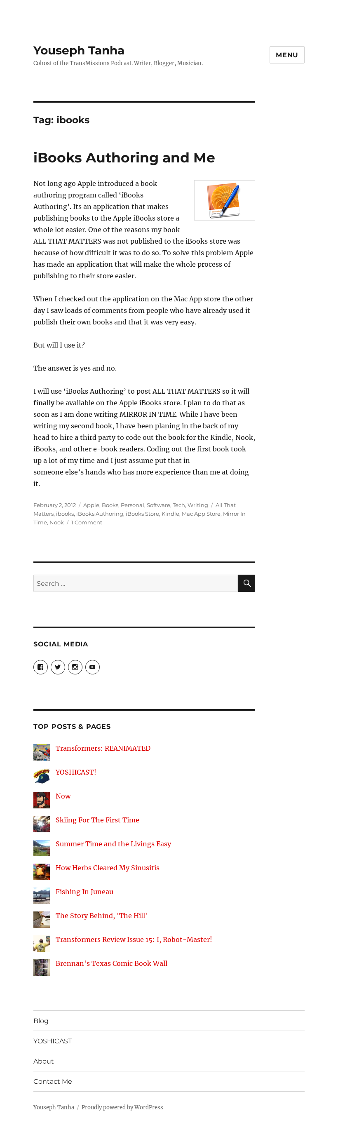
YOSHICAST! (76, 772)
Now (63, 796)
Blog (41, 1021)
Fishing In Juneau (84, 892)
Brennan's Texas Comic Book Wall (111, 963)
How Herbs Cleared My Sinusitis (108, 868)
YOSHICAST (52, 1041)
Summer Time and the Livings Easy (113, 844)
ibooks (65, 513)
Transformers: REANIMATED (103, 748)
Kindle (170, 513)
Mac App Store (201, 513)
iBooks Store (142, 513)
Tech (179, 505)
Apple (91, 505)
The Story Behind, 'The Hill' (102, 915)
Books (110, 505)
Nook (56, 522)
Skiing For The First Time (97, 820)
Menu (287, 55)
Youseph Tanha (78, 50)
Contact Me (52, 1081)
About (43, 1061)
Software (158, 505)
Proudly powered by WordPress (122, 1107)
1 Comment (86, 522)
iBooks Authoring (99, 513)
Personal (132, 505)
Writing (198, 505)
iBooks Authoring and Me (124, 157)
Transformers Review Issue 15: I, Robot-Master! (134, 939)
